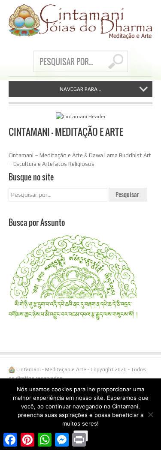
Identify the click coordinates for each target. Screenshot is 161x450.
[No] (150, 414)
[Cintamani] (80, 21)
